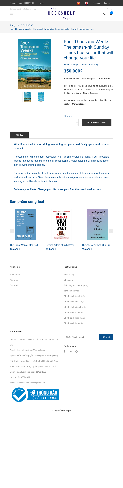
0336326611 (29, 3)
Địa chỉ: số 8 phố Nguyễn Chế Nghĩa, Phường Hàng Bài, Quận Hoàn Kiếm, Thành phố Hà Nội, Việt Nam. (34, 358)
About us (14, 280)
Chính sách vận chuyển (75, 307)
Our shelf (14, 285)
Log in (107, 3)
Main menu (15, 274)
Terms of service (71, 291)
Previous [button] (12, 231)
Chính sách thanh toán (74, 296)
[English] (86, 3)
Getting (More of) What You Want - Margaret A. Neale (74, 245)
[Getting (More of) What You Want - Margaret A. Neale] (61, 224)
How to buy (69, 274)
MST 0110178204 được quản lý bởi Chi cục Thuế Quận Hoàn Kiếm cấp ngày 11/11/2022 (33, 369)
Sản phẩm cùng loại (27, 202)
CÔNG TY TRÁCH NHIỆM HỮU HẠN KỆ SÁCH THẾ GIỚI (34, 342)
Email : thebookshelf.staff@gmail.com (27, 350)
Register (96, 3)
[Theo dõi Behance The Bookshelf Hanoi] (71, 351)
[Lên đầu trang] (114, 473)
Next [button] (111, 231)
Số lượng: (68, 116)
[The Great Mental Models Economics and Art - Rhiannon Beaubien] (25, 224)
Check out (68, 280)
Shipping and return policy (76, 285)
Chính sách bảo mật (73, 323)
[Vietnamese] (78, 3)
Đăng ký (106, 337)
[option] (27, 97)
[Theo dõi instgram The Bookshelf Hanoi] (76, 351)
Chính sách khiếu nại (74, 301)
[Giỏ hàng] (110, 14)
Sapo (68, 410)
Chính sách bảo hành (74, 312)
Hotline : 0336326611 (20, 377)
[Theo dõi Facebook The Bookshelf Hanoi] (65, 351)
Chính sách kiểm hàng (74, 318)
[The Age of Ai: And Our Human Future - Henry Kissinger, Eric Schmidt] (97, 224)
